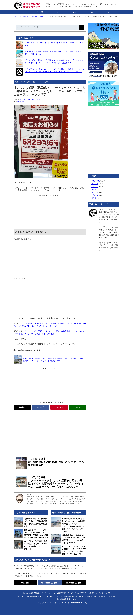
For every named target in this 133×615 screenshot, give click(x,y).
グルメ (93, 12)
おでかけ (110, 12)
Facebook (40, 407)
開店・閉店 (40, 12)
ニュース (57, 12)
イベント (75, 12)
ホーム (22, 12)
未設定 (93, 198)
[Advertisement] (50, 211)
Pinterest (59, 407)
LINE (77, 407)
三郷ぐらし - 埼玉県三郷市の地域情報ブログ (67, 603)
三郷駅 (19, 101)
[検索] (81, 27)
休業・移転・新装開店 (37, 17)
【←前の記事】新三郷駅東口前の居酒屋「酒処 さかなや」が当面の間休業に (56, 461)
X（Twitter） (22, 407)
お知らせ (94, 195)
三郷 (23, 101)
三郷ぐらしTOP (18, 17)
